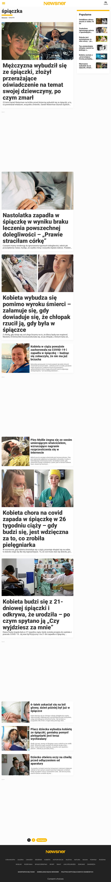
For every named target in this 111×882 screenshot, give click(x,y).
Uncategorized (70, 864)
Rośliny (19, 864)
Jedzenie (38, 859)
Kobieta (47, 859)
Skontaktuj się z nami (26, 872)
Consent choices (55, 879)
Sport (52, 864)
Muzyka (69, 859)
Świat (59, 864)
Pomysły (93, 859)
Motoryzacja (58, 859)
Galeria (21, 859)
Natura (77, 859)
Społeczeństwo (41, 864)
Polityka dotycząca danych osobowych (77, 872)
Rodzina (102, 859)
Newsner (4, 17)
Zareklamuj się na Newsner (48, 872)
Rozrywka (28, 864)
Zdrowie (81, 864)
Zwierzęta (91, 864)
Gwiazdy (29, 859)
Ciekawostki (10, 859)
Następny (42, 840)
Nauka (85, 859)
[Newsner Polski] (54, 3)
